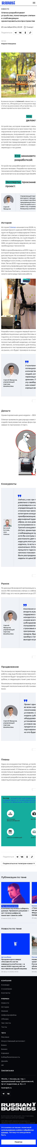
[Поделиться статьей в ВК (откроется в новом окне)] (20, 33)
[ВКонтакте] (8, 1094)
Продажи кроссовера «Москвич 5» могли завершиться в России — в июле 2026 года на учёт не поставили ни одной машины (14, 964)
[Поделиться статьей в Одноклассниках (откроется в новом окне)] (25, 33)
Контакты (5, 993)
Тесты (4, 1027)
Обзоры (5, 1019)
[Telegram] (3, 1094)
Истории (5, 1007)
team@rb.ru (6, 1088)
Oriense (12, 227)
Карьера (5, 1053)
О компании (6, 989)
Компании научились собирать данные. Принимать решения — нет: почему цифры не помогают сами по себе (15, 912)
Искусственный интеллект (13, 1041)
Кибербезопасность (10, 1057)
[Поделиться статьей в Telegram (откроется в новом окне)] (15, 33)
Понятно (18, 1142)
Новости (5, 9)
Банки (4, 1045)
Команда (5, 985)
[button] (34, 3)
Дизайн (4, 1061)
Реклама (5, 1037)
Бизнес (4, 1049)
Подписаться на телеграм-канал (18, 863)
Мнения (4, 1011)
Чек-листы (6, 1023)
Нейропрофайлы (8, 1015)
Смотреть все (7, 1070)
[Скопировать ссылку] (30, 33)
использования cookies (11, 1130)
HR (2, 1065)
